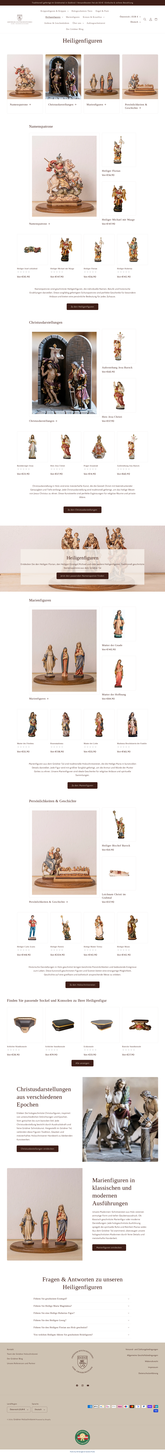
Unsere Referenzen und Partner (21, 1363)
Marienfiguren (95, 104)
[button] (54, 11)
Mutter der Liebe (91, 743)
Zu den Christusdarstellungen (82, 509)
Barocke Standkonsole (131, 1046)
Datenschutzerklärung (148, 1373)
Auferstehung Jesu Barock (117, 367)
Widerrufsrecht (151, 1361)
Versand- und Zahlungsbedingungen (142, 1349)
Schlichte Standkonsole (55, 1046)
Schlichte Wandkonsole (17, 1046)
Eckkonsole (89, 1046)
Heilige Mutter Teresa (93, 947)
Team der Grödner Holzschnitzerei (22, 1354)
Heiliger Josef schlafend (27, 269)
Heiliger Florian (111, 170)
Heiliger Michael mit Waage (118, 219)
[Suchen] (145, 19)
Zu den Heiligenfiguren (82, 306)
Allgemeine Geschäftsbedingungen (142, 1355)
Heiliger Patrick (57, 947)
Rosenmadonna (56, 743)
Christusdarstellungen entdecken (37, 1148)
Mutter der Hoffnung (114, 694)
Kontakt (10, 1349)
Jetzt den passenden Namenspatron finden (82, 576)
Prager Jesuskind (91, 466)
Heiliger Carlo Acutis (26, 947)
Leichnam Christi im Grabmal (114, 896)
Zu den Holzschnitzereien (82, 984)
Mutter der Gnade (112, 645)
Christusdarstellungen (60, 104)
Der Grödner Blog (15, 1359)
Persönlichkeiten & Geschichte (136, 106)
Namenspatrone (19, 104)
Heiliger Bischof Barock (116, 845)
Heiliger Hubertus (124, 269)
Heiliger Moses (123, 947)
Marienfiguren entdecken (109, 1247)
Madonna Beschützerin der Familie (132, 743)
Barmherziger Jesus (25, 466)
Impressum (153, 1367)
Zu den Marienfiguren (82, 785)
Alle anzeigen (82, 1063)
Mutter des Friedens (25, 743)
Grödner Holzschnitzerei (25, 1419)
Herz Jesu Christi (112, 416)
